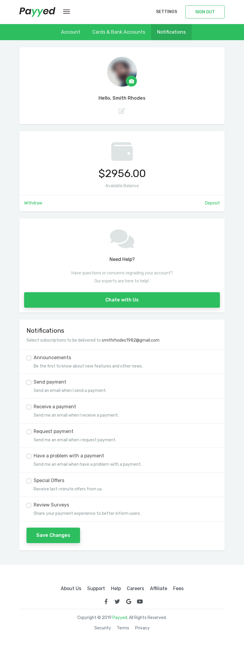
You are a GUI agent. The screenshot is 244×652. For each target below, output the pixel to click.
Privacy (142, 628)
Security (102, 628)
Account (70, 32)
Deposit (212, 203)
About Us (71, 588)
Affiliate (158, 588)
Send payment (50, 382)
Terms (123, 628)
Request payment (53, 431)
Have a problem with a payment (69, 456)
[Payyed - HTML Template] (37, 12)
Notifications (171, 32)
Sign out (205, 12)
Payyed (119, 617)
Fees (178, 588)
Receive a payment (55, 406)
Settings (166, 11)
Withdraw (33, 203)
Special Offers (49, 480)
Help (116, 588)
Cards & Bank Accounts (118, 32)
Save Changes (53, 535)
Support (96, 588)
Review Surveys (51, 505)
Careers (135, 588)
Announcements (52, 357)
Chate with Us (122, 300)
